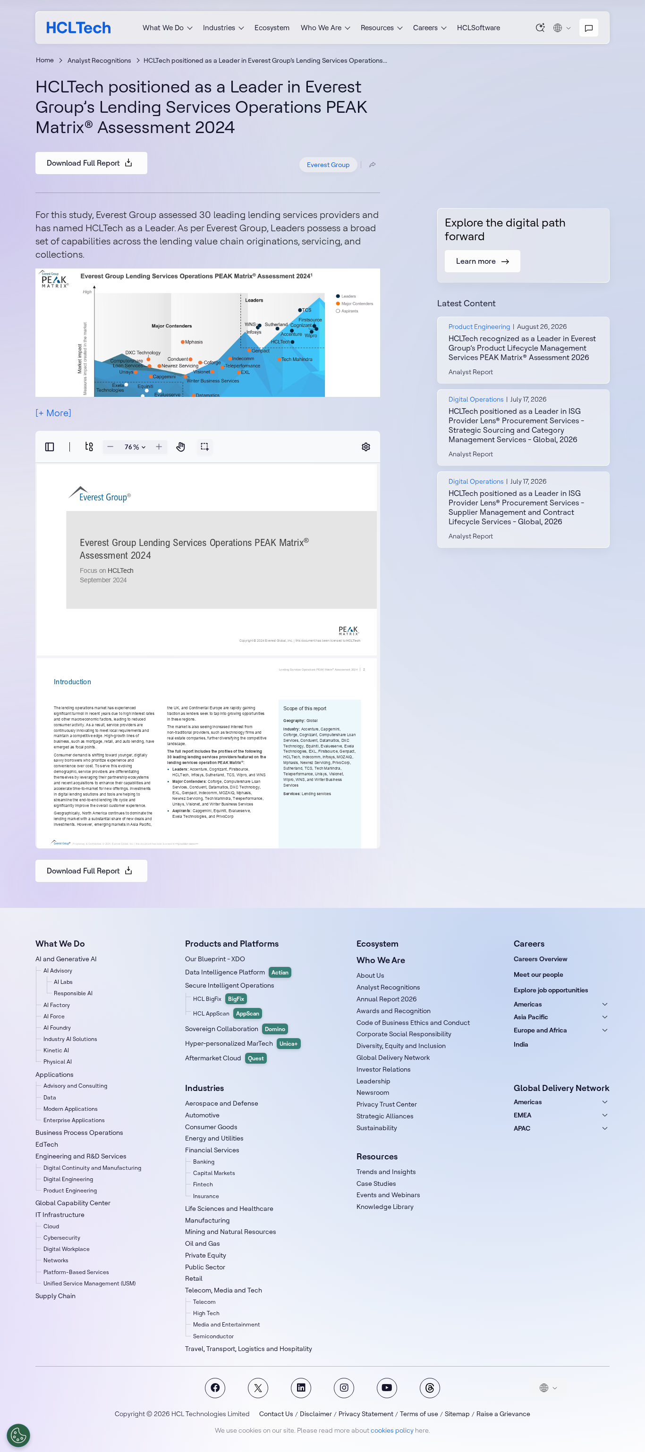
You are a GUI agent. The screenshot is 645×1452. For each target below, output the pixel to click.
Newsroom (372, 1092)
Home (45, 60)
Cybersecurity (61, 1237)
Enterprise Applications (74, 1120)
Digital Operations (476, 399)
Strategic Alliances (385, 1116)
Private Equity (205, 1255)
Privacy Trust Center (386, 1104)
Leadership (373, 1081)
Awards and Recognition (393, 1011)
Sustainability (376, 1128)
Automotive (202, 1115)
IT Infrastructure (60, 1214)
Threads (430, 1388)
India (521, 1044)
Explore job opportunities (551, 990)
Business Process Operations (79, 1132)
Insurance (206, 1196)
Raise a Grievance (503, 1414)
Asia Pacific (531, 1017)
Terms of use (419, 1414)
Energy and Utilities (214, 1138)
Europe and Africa (540, 1030)
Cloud (51, 1226)
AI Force (54, 1016)
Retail (194, 1278)
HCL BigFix (218, 998)
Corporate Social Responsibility (403, 1034)
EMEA (522, 1115)
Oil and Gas (202, 1243)
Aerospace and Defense (221, 1103)
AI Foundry (57, 1027)
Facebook (215, 1388)
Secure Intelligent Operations (229, 985)
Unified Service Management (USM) (89, 1283)
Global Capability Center (72, 1203)
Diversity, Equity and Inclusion (401, 1045)
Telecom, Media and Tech (223, 1290)
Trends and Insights (386, 1171)
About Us (370, 975)
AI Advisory (57, 970)
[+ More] (53, 413)
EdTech (46, 1144)
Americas (528, 1004)
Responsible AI (73, 993)
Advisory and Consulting (75, 1085)
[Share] (372, 164)
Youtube (387, 1388)
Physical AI (57, 1061)
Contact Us (276, 1414)
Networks (55, 1260)
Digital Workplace (66, 1248)
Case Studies (376, 1183)
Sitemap (457, 1414)
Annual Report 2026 (386, 999)
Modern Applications (70, 1108)
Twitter (258, 1388)
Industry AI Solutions (70, 1038)
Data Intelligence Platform (237, 972)
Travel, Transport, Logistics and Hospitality (248, 1348)
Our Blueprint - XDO (215, 959)
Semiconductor (213, 1336)
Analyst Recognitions (99, 60)
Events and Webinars (388, 1195)
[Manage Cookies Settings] (18, 1435)
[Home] (78, 28)
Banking (203, 1161)
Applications (54, 1074)
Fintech (203, 1184)
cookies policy (392, 1430)
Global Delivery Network (393, 1057)
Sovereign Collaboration (235, 1028)
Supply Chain (55, 1296)
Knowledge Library (385, 1206)
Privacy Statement (366, 1414)
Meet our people (538, 974)
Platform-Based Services (76, 1272)
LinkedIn (301, 1388)
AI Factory (56, 1004)
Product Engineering (479, 326)
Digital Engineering (68, 1179)
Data (49, 1097)
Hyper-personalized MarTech (241, 1043)
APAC (522, 1128)
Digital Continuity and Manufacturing (92, 1167)
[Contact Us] (588, 28)
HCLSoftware (478, 27)
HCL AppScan (226, 1013)
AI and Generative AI (66, 959)
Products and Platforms (232, 943)
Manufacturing (207, 1220)
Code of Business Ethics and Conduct (413, 1022)
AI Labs (63, 981)
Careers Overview (541, 959)
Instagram (344, 1388)
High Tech (206, 1313)
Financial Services (212, 1150)
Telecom (204, 1301)
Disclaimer (316, 1414)
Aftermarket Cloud (224, 1058)
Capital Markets (214, 1172)
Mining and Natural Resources (230, 1231)
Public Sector (205, 1267)
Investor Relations (383, 1069)
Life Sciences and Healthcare (229, 1208)
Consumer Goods (211, 1127)
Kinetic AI (56, 1050)
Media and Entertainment (226, 1324)
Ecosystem (272, 27)
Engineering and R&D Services (81, 1156)
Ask (541, 27)
